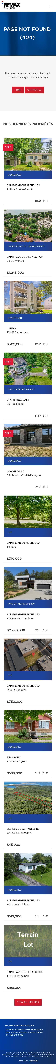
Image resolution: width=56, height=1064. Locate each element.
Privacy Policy (12, 1056)
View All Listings (28, 1002)
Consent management (41, 1056)
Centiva (33, 1061)
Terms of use (25, 1056)
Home (18, 90)
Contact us (34, 90)
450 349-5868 (16, 1035)
